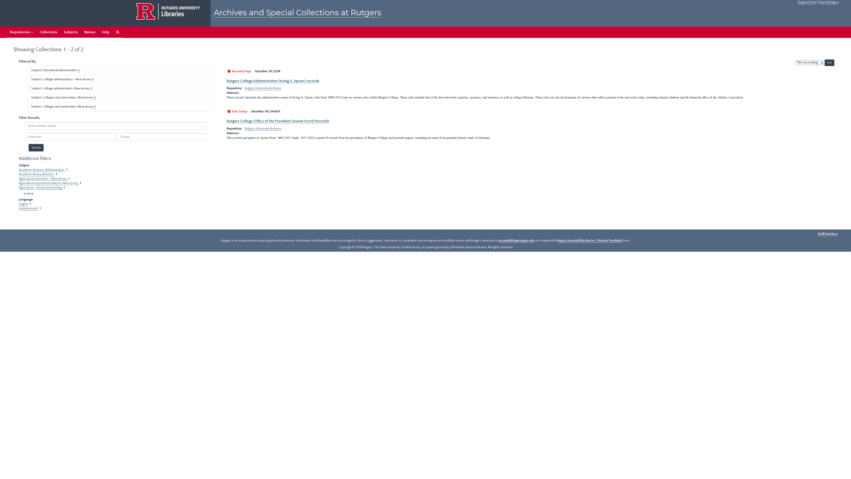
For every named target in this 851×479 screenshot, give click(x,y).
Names (89, 32)
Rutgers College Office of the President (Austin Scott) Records (278, 121)
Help (105, 32)
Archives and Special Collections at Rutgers (297, 12)
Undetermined (29, 208)
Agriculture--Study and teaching (40, 187)
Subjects (71, 32)
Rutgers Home (807, 2)
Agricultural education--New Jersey (43, 179)
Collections (48, 32)
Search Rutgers (829, 2)
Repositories (20, 32)
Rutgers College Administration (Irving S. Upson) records (273, 81)
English (24, 204)
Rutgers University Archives (263, 88)
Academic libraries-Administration (42, 170)
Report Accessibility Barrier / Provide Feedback (589, 240)
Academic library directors (37, 174)
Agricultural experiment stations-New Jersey (49, 183)
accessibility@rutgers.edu (517, 240)
